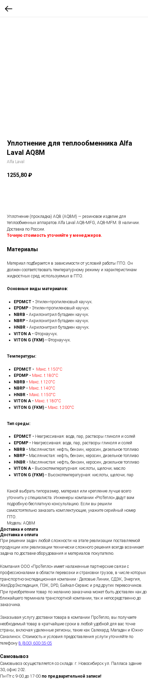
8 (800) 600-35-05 (35, 643)
